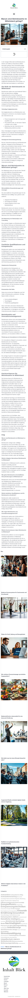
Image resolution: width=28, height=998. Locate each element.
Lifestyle (6, 981)
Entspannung (19, 904)
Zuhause (6, 978)
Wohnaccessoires (17, 941)
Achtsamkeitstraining (9, 896)
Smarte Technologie (22, 929)
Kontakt (6, 990)
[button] (14, 14)
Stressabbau (4, 931)
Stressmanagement (5, 935)
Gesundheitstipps (5, 915)
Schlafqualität (4, 927)
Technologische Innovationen (9, 937)
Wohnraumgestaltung (9, 943)
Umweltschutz (7, 939)
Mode (5, 983)
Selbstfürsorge (14, 927)
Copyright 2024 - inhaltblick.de (14, 996)
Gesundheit (18, 913)
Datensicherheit (10, 898)
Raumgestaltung (19, 925)
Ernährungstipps (15, 908)
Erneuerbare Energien (6, 908)
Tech (5, 986)
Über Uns (6, 988)
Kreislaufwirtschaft (22, 917)
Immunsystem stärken (9, 917)
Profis (2, 946)
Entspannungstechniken (13, 906)
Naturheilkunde (24, 923)
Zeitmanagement (21, 943)
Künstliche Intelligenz (10, 919)
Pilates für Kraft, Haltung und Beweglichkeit (13, 634)
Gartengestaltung (13, 911)
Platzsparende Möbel (7, 925)
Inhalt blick (7, 976)
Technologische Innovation (17, 935)
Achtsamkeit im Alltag (16, 894)
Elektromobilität (19, 902)
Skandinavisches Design (9, 929)
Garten (5, 979)
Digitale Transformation (6, 900)
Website (6, 991)
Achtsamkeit (5, 895)
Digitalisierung (15, 900)
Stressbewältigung (11, 933)
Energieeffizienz (8, 904)
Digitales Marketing (20, 898)
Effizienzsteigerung (8, 902)
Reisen (6, 984)
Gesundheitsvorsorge (15, 915)
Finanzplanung (5, 911)
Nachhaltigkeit (13, 923)
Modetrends (10, 921)
